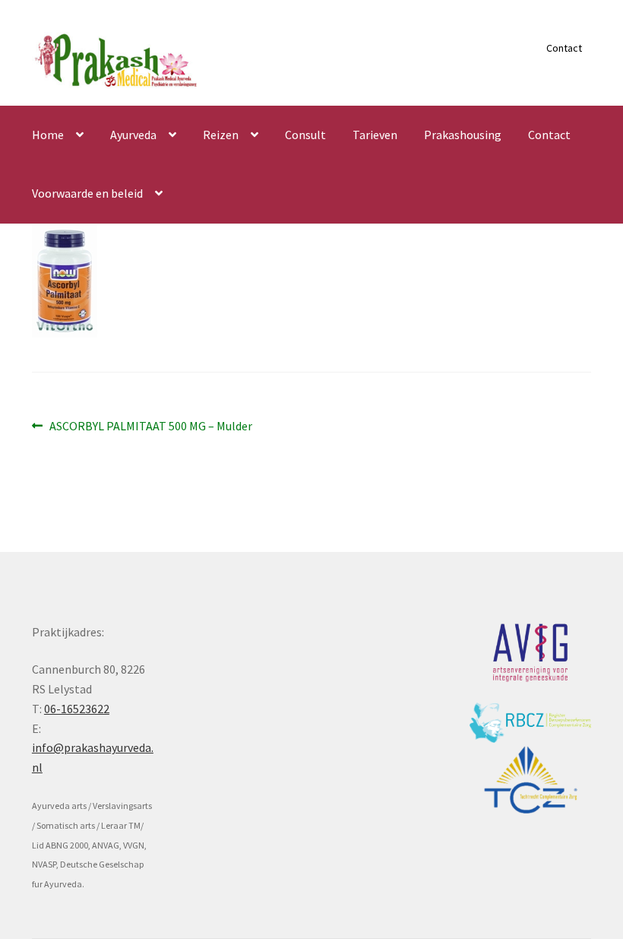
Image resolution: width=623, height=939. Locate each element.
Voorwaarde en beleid (87, 193)
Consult (305, 134)
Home (48, 134)
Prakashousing (462, 134)
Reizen (221, 134)
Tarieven (375, 134)
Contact (564, 48)
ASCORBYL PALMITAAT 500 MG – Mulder (150, 426)
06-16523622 (76, 708)
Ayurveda (133, 134)
